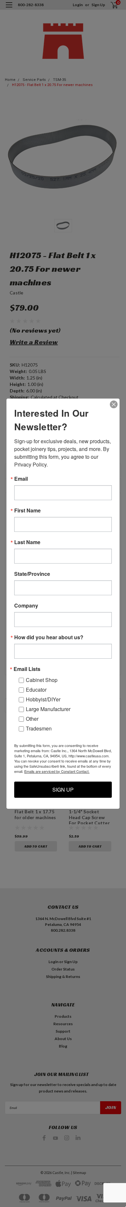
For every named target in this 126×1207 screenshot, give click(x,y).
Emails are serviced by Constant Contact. (56, 771)
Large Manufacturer (48, 709)
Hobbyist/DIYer (43, 699)
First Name (27, 510)
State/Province (32, 573)
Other (32, 718)
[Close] (114, 404)
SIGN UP (63, 789)
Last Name (27, 542)
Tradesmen (39, 728)
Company (26, 605)
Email (21, 478)
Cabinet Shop (42, 680)
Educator (36, 689)
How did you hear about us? (48, 637)
